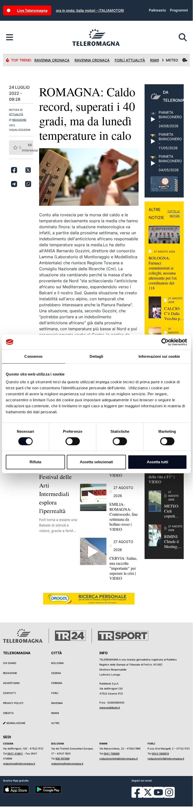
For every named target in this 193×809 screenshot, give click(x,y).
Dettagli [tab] (96, 356)
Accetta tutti (157, 462)
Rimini (55, 713)
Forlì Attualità (130, 60)
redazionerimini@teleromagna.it (118, 758)
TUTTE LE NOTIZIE (173, 213)
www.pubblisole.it (109, 707)
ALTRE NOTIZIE (156, 213)
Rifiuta (35, 462)
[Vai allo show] (164, 186)
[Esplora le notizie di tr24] (9, 37)
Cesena (56, 673)
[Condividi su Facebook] (14, 170)
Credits (8, 713)
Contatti (9, 693)
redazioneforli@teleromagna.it (166, 758)
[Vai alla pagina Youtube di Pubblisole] (158, 796)
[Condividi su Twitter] (28, 170)
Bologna (57, 663)
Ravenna (57, 703)
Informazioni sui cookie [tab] (159, 356)
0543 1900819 (160, 753)
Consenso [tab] (33, 356)
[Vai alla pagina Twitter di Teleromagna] (147, 792)
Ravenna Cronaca (52, 60)
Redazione (10, 673)
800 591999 (62, 758)
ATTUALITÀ (16, 114)
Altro (55, 723)
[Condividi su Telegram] (14, 184)
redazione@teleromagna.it (19, 763)
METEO (172, 60)
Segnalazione (15, 723)
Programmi (179, 10)
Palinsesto (157, 10)
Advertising (11, 683)
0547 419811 (15, 753)
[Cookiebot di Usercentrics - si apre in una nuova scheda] (165, 342)
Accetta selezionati (96, 462)
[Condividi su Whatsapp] (28, 184)
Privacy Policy (13, 703)
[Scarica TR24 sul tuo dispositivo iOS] (16, 789)
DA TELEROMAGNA (178, 96)
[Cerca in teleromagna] (183, 37)
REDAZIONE (19, 119)
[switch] (73, 441)
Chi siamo (9, 663)
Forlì (54, 693)
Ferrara (56, 683)
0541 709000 (111, 753)
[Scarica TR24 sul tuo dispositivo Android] (48, 789)
